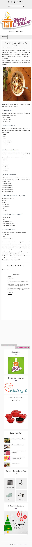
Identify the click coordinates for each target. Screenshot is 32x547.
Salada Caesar (15, 463)
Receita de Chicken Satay (18, 439)
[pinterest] (11, 2)
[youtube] (14, 2)
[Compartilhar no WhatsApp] (23, 266)
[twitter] (20, 2)
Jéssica (9, 276)
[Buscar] (23, 6)
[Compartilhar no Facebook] (15, 266)
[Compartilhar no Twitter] (18, 266)
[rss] (23, 2)
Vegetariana (26, 48)
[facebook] (17, 2)
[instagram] (8, 2)
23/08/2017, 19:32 (11, 278)
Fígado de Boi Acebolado (18, 445)
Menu (5, 37)
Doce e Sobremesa (19, 48)
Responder (10, 294)
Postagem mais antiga (22, 347)
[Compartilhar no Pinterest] (21, 266)
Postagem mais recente (9, 345)
